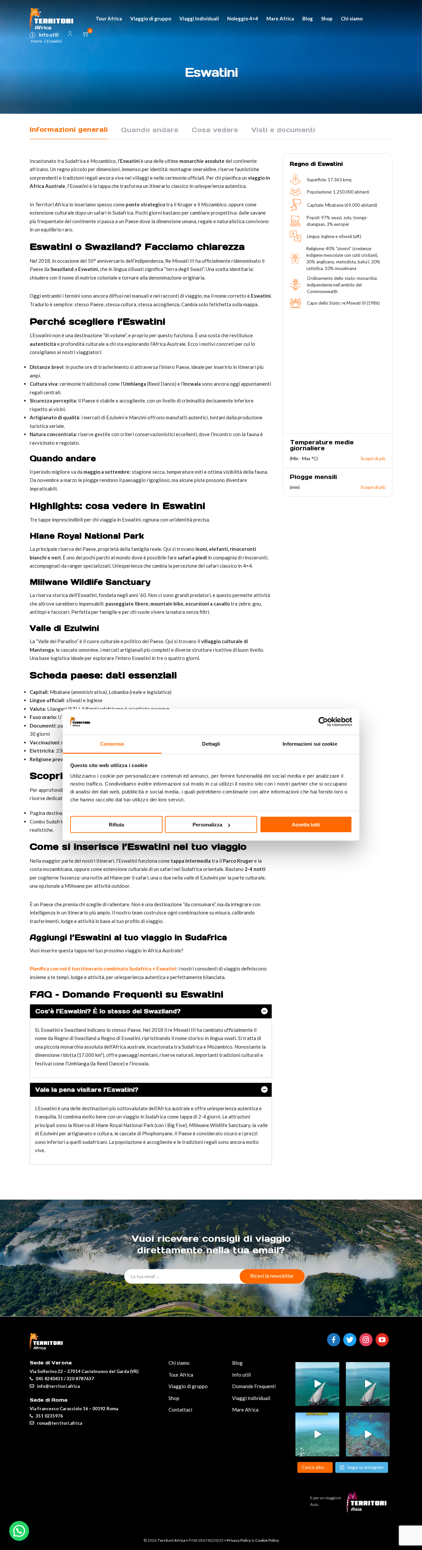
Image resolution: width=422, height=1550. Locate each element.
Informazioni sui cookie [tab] (310, 743)
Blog (307, 18)
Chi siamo (352, 18)
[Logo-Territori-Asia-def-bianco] (368, 1510)
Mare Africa (280, 18)
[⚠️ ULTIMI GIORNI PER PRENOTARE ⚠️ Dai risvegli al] (317, 1384)
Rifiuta (116, 824)
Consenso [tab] (112, 743)
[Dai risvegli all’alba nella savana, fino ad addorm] (368, 1384)
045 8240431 (49, 1378)
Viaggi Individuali (199, 18)
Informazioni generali (69, 129)
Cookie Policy (267, 1540)
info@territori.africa (58, 1386)
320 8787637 (80, 1378)
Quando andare (149, 130)
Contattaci (180, 1410)
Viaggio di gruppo (150, 18)
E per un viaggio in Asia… (325, 1501)
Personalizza (207, 824)
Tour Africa (109, 18)
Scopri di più (373, 458)
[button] (19, 1531)
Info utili (49, 35)
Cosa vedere (215, 130)
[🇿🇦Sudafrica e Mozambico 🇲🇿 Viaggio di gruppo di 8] (368, 1434)
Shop (327, 18)
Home (36, 41)
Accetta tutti (306, 824)
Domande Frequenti (254, 1386)
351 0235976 (49, 1415)
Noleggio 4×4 (242, 18)
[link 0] (323, 722)
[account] (70, 35)
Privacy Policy (239, 1540)
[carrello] (86, 34)
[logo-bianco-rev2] (51, 19)
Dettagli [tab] (211, 743)
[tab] (151, 1011)
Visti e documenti (283, 130)
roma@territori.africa (59, 1423)
